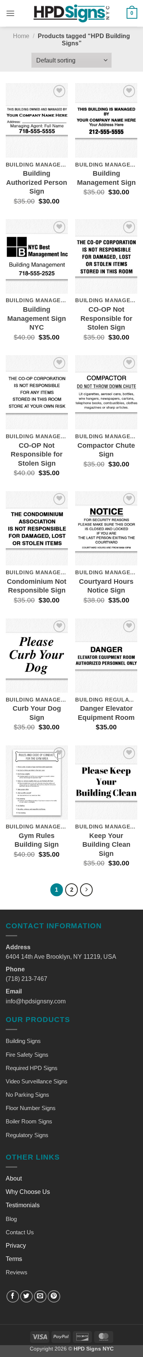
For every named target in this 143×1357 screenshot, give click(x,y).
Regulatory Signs (27, 1135)
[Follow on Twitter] (26, 1296)
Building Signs (23, 1041)
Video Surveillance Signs (36, 1081)
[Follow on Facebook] (12, 1296)
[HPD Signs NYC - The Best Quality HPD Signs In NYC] (72, 13)
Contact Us (20, 1232)
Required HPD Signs (32, 1068)
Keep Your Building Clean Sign (106, 844)
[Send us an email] (40, 1296)
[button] (10, 13)
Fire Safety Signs (27, 1054)
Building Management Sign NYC (36, 318)
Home (21, 36)
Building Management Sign (106, 178)
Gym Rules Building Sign (36, 840)
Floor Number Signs (31, 1108)
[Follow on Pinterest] (54, 1296)
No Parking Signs (27, 1094)
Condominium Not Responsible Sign (36, 586)
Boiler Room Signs (29, 1121)
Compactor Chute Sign (106, 450)
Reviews (16, 1272)
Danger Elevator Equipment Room (106, 713)
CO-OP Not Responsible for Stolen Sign (106, 318)
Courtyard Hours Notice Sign (106, 586)
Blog (11, 1219)
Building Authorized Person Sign (36, 182)
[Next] (86, 889)
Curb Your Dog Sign (37, 713)
